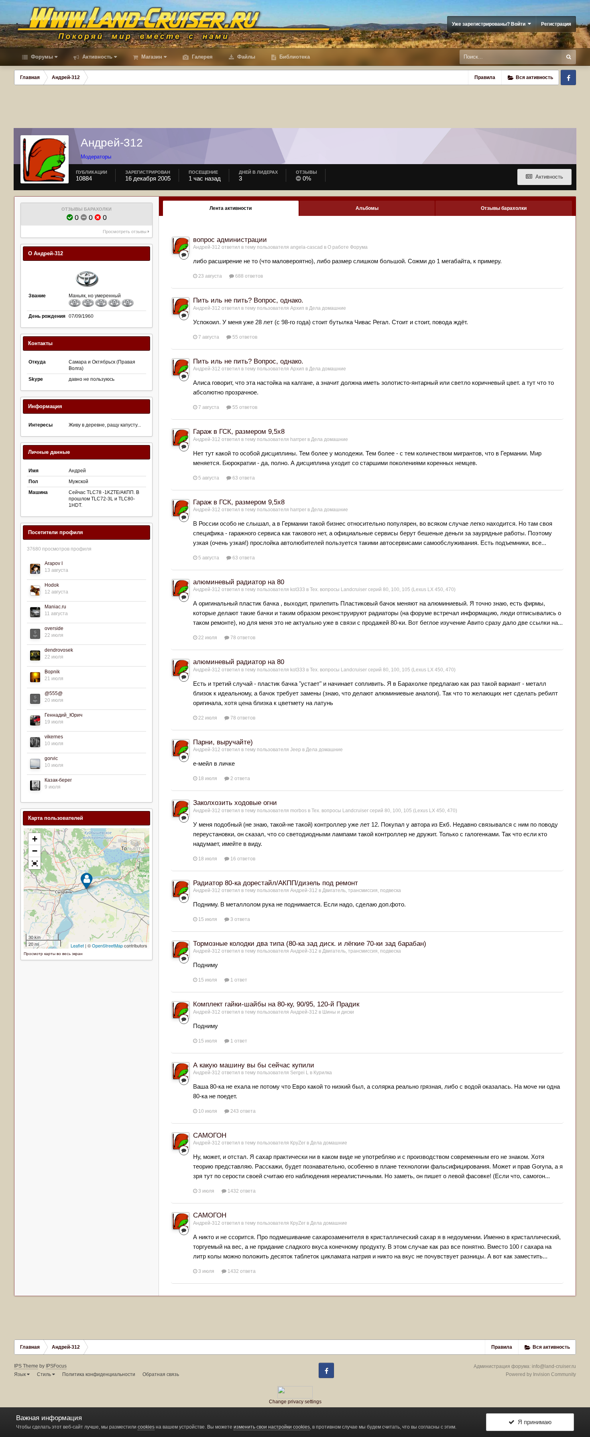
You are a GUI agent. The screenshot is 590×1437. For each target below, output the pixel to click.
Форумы (41, 57)
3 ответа (239, 919)
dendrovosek (59, 650)
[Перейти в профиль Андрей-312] (180, 245)
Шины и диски (338, 1012)
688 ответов (248, 276)
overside (54, 628)
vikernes (54, 737)
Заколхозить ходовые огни (235, 803)
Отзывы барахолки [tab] (504, 208)
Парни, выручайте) (223, 742)
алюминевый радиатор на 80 (238, 582)
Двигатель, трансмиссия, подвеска (361, 890)
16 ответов (242, 859)
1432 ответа (241, 1191)
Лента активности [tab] (231, 208)
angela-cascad (306, 247)
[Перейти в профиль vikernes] (35, 742)
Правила (484, 77)
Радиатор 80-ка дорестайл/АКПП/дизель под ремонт (275, 883)
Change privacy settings (295, 1401)
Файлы (245, 57)
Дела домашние (327, 308)
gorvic (51, 758)
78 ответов (242, 637)
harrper (298, 439)
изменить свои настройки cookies (272, 1427)
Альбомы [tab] (367, 208)
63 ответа (243, 478)
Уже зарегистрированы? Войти (490, 24)
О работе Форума (348, 247)
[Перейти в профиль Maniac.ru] (35, 612)
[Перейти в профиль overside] (35, 634)
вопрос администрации (230, 240)
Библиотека (294, 57)
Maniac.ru (55, 607)
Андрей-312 (206, 247)
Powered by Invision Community (541, 1374)
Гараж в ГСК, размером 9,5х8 (239, 431)
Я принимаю (533, 1422)
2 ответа (239, 778)
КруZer (297, 1143)
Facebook (568, 77)
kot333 (297, 589)
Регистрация (556, 24)
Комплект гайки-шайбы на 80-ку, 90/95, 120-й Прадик (276, 1004)
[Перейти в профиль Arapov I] (35, 569)
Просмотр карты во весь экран (53, 953)
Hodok (52, 585)
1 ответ (238, 980)
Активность (96, 57)
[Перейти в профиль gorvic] (35, 764)
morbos (298, 810)
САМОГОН (209, 1135)
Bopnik (52, 672)
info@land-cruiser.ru (554, 1366)
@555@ (54, 693)
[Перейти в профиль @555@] (35, 699)
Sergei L (299, 1072)
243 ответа (242, 1111)
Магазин (151, 57)
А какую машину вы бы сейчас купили (253, 1065)
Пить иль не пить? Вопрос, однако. (248, 300)
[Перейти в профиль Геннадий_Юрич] (35, 720)
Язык (20, 1374)
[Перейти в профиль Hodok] (35, 590)
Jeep (295, 749)
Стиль (44, 1374)
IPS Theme (26, 1366)
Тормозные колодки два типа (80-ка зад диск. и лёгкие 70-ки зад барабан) (309, 943)
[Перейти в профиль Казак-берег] (35, 785)
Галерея (201, 57)
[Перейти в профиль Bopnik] (35, 677)
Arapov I (54, 563)
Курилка (322, 1072)
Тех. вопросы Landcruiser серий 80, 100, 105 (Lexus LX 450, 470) (383, 589)
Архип (297, 308)
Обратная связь (160, 1374)
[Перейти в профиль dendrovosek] (35, 655)
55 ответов (244, 337)
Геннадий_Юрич (63, 715)
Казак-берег (58, 780)
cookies (146, 1427)
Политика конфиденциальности (98, 1374)
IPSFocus (56, 1366)
